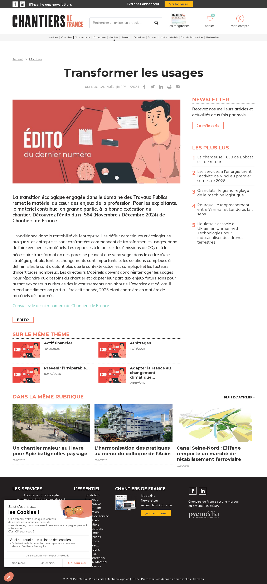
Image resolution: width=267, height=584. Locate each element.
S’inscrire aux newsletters (50, 4)
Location (92, 512)
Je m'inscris (208, 126)
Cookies (198, 578)
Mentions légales (118, 578)
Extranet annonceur (143, 4)
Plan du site (97, 578)
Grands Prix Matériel (192, 37)
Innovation (92, 499)
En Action (92, 495)
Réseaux (126, 37)
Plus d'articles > (239, 397)
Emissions (139, 37)
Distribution (92, 508)
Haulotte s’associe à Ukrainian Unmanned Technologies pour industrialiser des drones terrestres (220, 233)
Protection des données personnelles (166, 578)
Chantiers (66, 37)
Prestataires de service (92, 516)
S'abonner (178, 4)
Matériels (53, 37)
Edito (23, 320)
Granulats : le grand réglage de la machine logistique (223, 192)
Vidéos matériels (169, 37)
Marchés (113, 37)
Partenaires (212, 37)
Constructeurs (82, 37)
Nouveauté (92, 504)
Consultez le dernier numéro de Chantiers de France (61, 305)
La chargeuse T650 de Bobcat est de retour (225, 159)
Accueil (18, 59)
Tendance (92, 533)
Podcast (152, 37)
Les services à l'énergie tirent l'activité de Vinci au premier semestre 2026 (224, 176)
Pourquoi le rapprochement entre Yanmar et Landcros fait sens (225, 209)
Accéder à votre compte (41, 495)
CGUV (135, 578)
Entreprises (99, 37)
